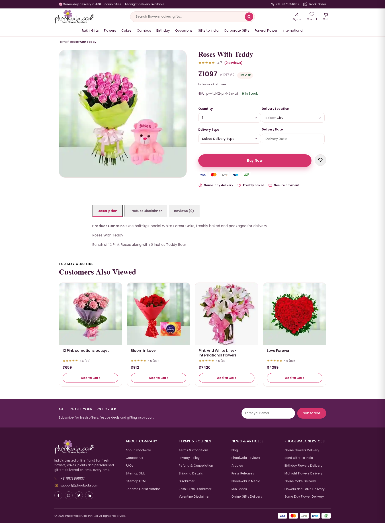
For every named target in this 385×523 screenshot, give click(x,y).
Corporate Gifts (236, 30)
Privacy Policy (189, 458)
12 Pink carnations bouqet (86, 350)
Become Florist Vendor (143, 489)
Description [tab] (107, 211)
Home (63, 42)
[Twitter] (79, 495)
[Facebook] (58, 495)
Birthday (163, 30)
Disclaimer (187, 481)
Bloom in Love (143, 350)
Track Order (317, 4)
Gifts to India (208, 30)
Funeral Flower (266, 30)
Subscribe (311, 413)
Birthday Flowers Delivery (303, 466)
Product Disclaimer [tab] (145, 211)
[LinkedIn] (89, 495)
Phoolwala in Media (245, 481)
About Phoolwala (138, 450)
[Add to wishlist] (320, 160)
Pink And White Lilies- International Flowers (218, 353)
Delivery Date (272, 129)
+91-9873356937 (287, 4)
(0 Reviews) (233, 63)
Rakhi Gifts (90, 30)
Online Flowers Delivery (302, 450)
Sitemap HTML (136, 481)
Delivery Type (208, 130)
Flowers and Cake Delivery (305, 489)
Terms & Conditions (194, 450)
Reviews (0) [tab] (184, 211)
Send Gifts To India (299, 458)
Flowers (110, 30)
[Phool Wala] (74, 16)
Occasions (183, 30)
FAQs (129, 466)
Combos (144, 30)
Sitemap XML (135, 473)
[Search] (249, 16)
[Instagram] (69, 495)
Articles (237, 466)
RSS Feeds (239, 489)
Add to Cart (90, 378)
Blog (234, 450)
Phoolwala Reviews (245, 458)
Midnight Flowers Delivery (304, 473)
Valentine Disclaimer (194, 497)
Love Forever (278, 350)
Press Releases (242, 473)
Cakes (126, 30)
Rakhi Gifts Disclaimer (195, 489)
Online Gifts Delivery (246, 497)
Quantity (205, 109)
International (293, 30)
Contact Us (134, 458)
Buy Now (255, 160)
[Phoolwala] (86, 447)
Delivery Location (275, 109)
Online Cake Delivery (300, 481)
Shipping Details (191, 473)
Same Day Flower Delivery (304, 497)
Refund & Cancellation (196, 466)
